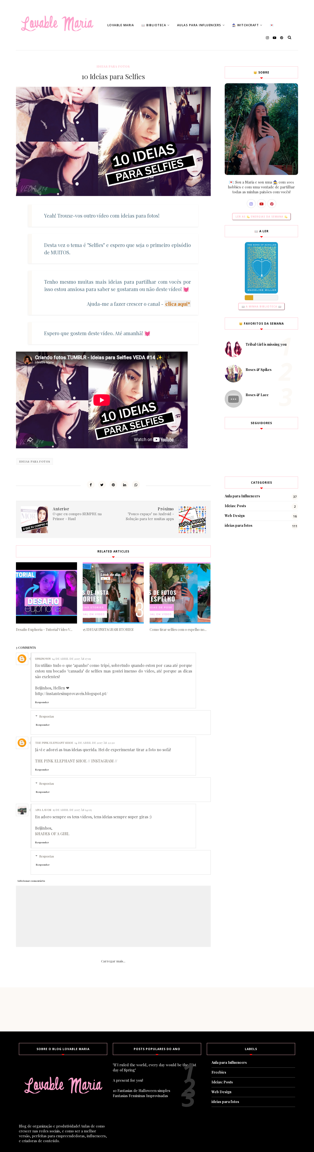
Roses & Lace (257, 394)
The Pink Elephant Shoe (54, 743)
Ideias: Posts (235, 505)
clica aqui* (177, 303)
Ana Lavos (43, 810)
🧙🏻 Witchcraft (245, 25)
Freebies (218, 1072)
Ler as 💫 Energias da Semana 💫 (262, 216)
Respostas (46, 716)
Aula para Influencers (242, 496)
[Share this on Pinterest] (113, 485)
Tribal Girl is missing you (266, 344)
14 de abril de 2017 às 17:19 (71, 659)
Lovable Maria (120, 25)
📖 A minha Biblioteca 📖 (261, 306)
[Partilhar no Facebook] (91, 485)
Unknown (43, 659)
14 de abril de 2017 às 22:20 (95, 743)
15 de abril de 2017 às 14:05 (72, 810)
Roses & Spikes (259, 369)
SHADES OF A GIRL (52, 833)
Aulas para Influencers (199, 25)
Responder (42, 702)
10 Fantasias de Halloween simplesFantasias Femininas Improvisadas (141, 1093)
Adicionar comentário (31, 880)
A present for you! (128, 1080)
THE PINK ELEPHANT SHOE (61, 760)
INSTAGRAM (102, 760)
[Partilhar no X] (102, 485)
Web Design (235, 515)
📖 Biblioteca (153, 25)
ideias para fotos (113, 66)
